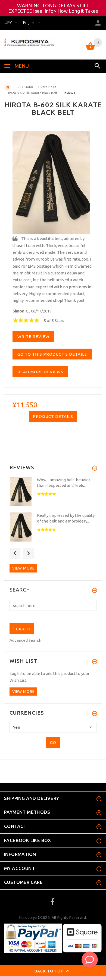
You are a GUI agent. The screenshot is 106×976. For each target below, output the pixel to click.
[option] (53, 493)
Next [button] (28, 553)
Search (20, 590)
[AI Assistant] (90, 960)
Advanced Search (25, 640)
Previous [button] (15, 553)
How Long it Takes (77, 11)
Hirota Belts (47, 87)
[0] (90, 49)
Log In (15, 673)
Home (7, 87)
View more (23, 568)
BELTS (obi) (25, 87)
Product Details (53, 416)
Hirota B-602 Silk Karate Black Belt (32, 93)
